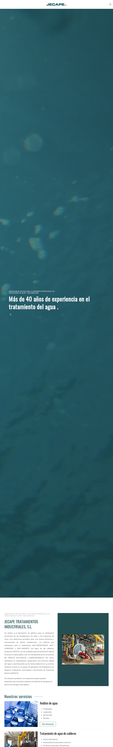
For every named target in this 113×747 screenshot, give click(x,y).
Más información (48, 724)
